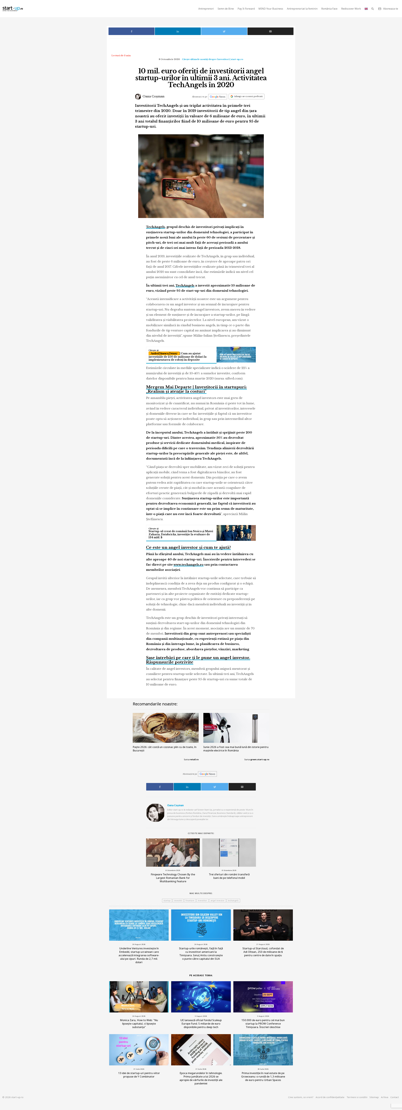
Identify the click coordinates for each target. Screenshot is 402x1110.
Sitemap (374, 1097)
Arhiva (384, 1097)
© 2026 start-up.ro (12, 1097)
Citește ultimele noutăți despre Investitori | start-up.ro (212, 59)
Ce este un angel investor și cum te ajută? (188, 547)
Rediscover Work (351, 8)
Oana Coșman (153, 96)
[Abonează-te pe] (217, 96)
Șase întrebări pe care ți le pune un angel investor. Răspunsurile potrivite (198, 659)
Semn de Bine (226, 8)
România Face (329, 8)
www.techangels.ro (189, 564)
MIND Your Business (270, 8)
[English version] (366, 9)
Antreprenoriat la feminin (302, 8)
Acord (330, 1097)
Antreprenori (206, 8)
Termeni (357, 1097)
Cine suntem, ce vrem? (300, 1097)
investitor (202, 900)
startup (167, 900)
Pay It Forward (246, 8)
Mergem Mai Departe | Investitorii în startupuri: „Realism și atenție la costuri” (196, 389)
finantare (190, 900)
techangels (233, 900)
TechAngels (155, 227)
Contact (394, 1097)
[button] (372, 9)
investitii (178, 900)
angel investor (218, 900)
